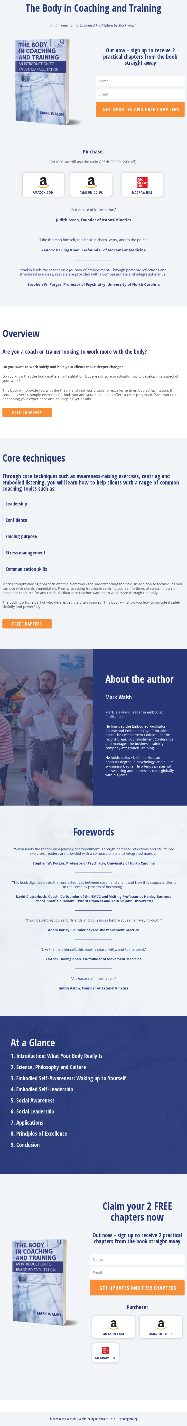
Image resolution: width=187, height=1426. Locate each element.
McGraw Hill (142, 192)
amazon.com (43, 192)
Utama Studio (105, 1418)
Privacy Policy (128, 1418)
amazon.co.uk (91, 192)
